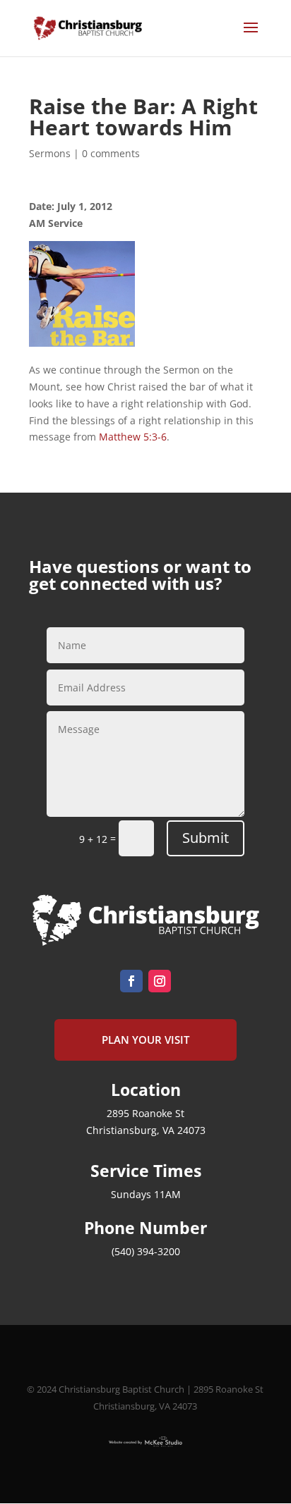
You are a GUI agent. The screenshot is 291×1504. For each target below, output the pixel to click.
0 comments (111, 153)
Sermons (50, 153)
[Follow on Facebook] (131, 981)
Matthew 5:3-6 (133, 436)
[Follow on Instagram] (159, 981)
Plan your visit (145, 1040)
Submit (205, 837)
